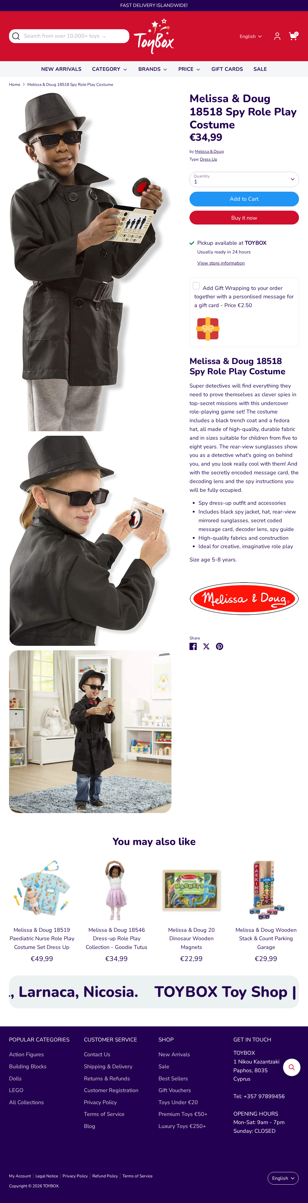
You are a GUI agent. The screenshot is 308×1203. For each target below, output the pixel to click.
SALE (260, 69)
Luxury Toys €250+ (182, 1126)
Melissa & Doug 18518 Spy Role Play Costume (70, 84)
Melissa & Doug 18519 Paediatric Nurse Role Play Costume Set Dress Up (42, 938)
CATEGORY (107, 69)
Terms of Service (104, 1114)
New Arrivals (174, 1054)
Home (14, 84)
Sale (164, 1066)
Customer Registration (111, 1090)
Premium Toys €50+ (183, 1114)
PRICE (186, 69)
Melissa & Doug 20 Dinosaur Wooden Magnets (191, 938)
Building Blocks (28, 1066)
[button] (291, 1067)
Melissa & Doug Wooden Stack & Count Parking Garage (266, 938)
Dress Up (208, 159)
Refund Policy (105, 1176)
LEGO (16, 1090)
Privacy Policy (100, 1102)
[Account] (277, 36)
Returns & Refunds (107, 1078)
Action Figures (26, 1054)
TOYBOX (51, 1186)
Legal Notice (46, 1176)
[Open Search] (15, 35)
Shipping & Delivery (108, 1066)
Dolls (15, 1078)
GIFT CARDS (227, 69)
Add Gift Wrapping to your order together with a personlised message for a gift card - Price (244, 296)
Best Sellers (173, 1078)
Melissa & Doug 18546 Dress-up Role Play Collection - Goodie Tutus (116, 938)
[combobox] (69, 36)
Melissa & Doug (209, 151)
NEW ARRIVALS (61, 69)
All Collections (26, 1102)
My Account (20, 1176)
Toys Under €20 (178, 1102)
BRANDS (150, 69)
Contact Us (97, 1054)
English (248, 36)
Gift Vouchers (175, 1090)
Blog (89, 1126)
